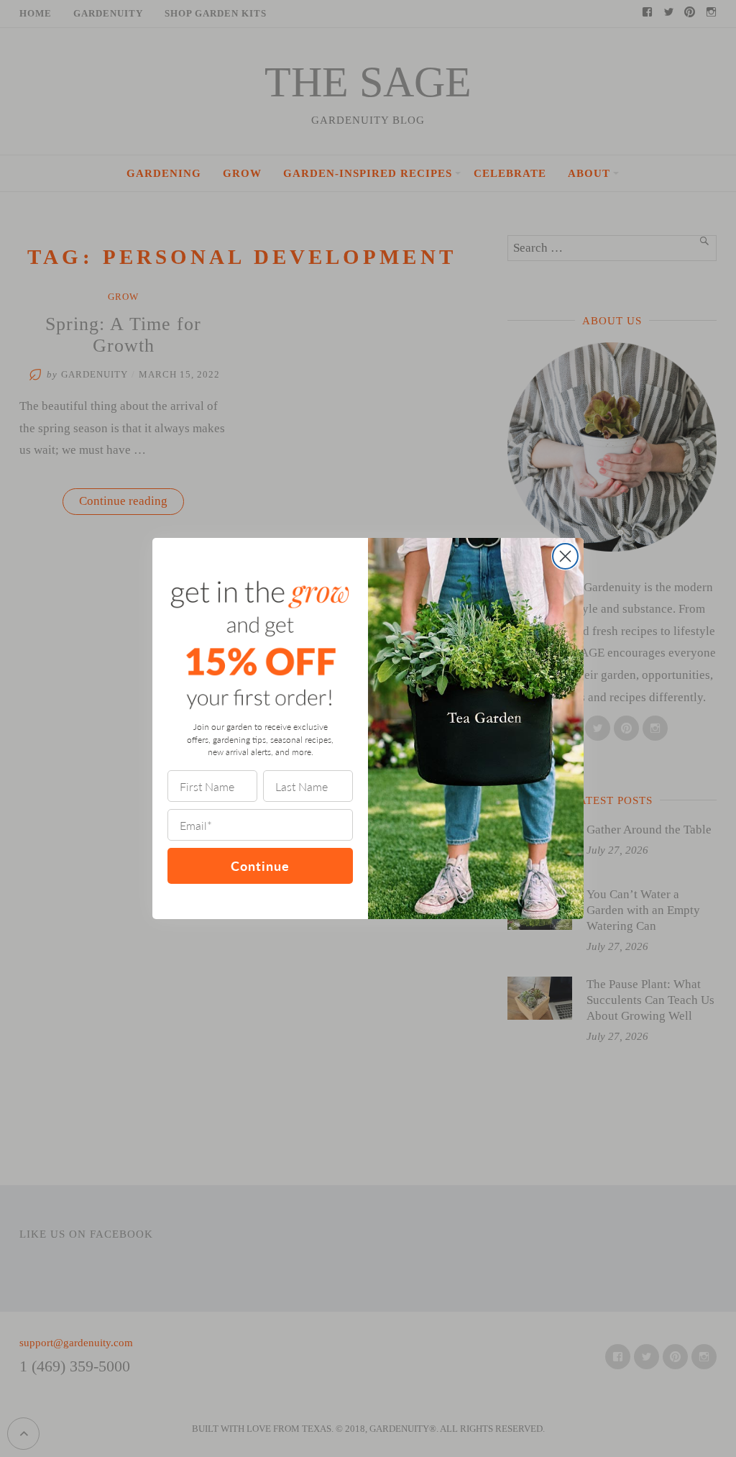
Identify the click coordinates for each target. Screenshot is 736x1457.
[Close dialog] (565, 556)
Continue (260, 865)
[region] (187, 1352)
